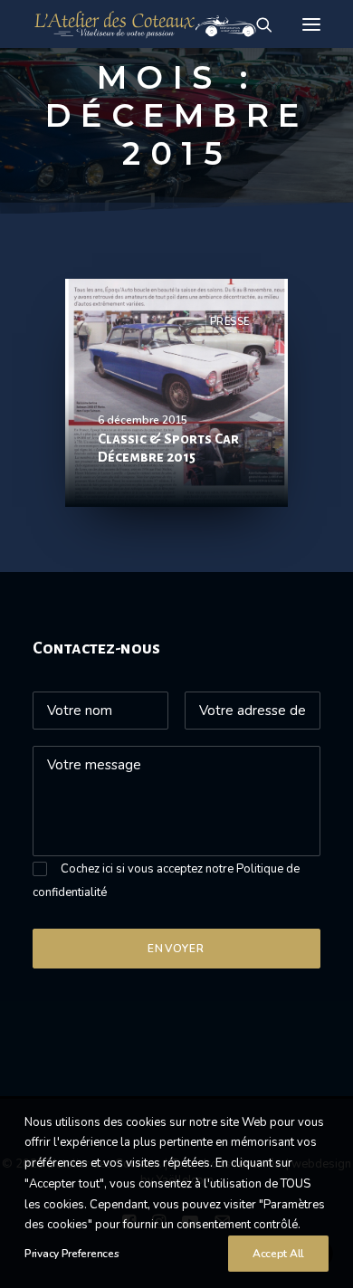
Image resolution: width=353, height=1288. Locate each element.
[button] (311, 24)
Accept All (278, 1253)
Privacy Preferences (71, 1253)
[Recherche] (256, 24)
